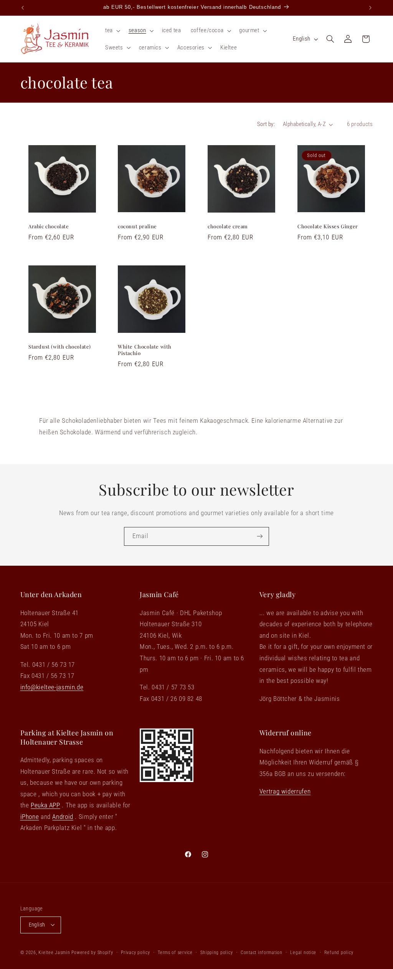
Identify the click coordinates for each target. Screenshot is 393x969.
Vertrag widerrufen (284, 791)
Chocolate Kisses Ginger (327, 226)
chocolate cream (228, 226)
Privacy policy (135, 952)
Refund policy (338, 952)
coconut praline (137, 226)
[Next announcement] (370, 7)
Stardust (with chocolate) (59, 347)
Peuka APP (45, 805)
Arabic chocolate (48, 226)
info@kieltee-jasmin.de (52, 687)
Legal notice (303, 952)
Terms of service (175, 952)
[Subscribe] (260, 536)
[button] (112, 30)
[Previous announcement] (22, 7)
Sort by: (266, 124)
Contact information (261, 952)
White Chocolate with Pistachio (145, 350)
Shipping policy (216, 952)
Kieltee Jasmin (54, 952)
